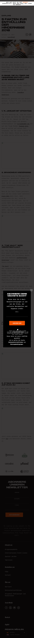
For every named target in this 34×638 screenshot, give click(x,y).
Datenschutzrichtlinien (15, 342)
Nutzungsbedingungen (16, 344)
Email (17, 311)
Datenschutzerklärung (18, 332)
